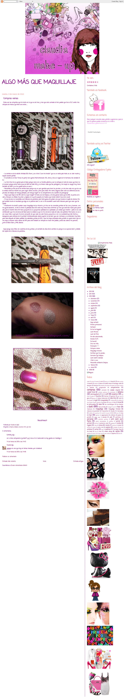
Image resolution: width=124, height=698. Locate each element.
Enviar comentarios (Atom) (19, 465)
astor (92, 381)
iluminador (89, 400)
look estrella (102, 407)
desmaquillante (95, 394)
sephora (108, 427)
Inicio (44, 461)
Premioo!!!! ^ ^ (94, 346)
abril (92, 318)
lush (114, 407)
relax (95, 425)
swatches (108, 429)
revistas (114, 425)
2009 (91, 370)
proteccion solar (104, 423)
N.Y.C (25, 427)
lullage (109, 407)
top (96, 431)
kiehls (110, 402)
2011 (90, 294)
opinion (97, 415)
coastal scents (119, 385)
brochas (96, 385)
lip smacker (120, 404)
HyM (120, 398)
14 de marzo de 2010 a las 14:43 (16, 442)
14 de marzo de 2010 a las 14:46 (16, 452)
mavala (113, 411)
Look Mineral (94, 332)
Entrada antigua (78, 461)
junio (92, 313)
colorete (92, 387)
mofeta (90, 413)
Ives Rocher (90, 402)
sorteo (96, 429)
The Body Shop (117, 429)
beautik (113, 381)
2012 (90, 292)
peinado (105, 417)
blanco (101, 383)
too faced (89, 431)
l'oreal (119, 402)
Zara (119, 433)
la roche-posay (91, 404)
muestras (96, 413)
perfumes (118, 417)
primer (96, 423)
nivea (121, 413)
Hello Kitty (113, 398)
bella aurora (120, 381)
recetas (119, 423)
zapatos (114, 433)
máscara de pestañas (93, 411)
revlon (119, 425)
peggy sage (97, 417)
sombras (89, 429)
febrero (93, 365)
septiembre (94, 306)
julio (92, 311)
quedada (113, 423)
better (96, 383)
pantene (89, 417)
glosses (94, 398)
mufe (102, 413)
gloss (88, 398)
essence (21, 427)
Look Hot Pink (94, 334)
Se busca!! (93, 341)
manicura (89, 409)
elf (107, 394)
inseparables (104, 400)
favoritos (98, 396)
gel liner (120, 396)
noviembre (94, 301)
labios (100, 404)
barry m (107, 381)
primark (89, 423)
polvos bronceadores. (101, 421)
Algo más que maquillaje (39, 82)
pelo (111, 417)
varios (117, 431)
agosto (93, 308)
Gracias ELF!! (94, 339)
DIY (103, 394)
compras (11, 427)
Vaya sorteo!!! (94, 322)
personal (90, 419)
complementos (115, 388)
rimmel (89, 427)
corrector (104, 390)
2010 (90, 296)
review (101, 425)
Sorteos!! (93, 327)
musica (107, 413)
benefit (90, 383)
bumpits (102, 385)
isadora (120, 400)
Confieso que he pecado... (97, 353)
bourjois (89, 385)
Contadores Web (92, 86)
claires (112, 385)
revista (107, 425)
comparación (102, 387)
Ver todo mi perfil (98, 210)
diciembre (94, 299)
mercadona (120, 411)
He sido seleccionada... (96, 337)
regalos (89, 425)
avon (101, 381)
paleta (119, 415)
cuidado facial (91, 392)
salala (94, 427)
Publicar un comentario (9, 457)
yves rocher (107, 433)
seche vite (100, 427)
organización (104, 415)
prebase (111, 421)
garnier (113, 396)
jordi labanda (97, 402)
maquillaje (99, 409)
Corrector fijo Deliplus (96, 356)
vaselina (89, 433)
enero (92, 367)
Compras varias (95, 348)
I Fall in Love (94, 360)
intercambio (114, 400)
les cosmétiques (109, 404)
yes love (29, 427)
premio (118, 421)
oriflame (113, 415)
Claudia (9, 445)
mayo (92, 315)
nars (117, 413)
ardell (88, 381)
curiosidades (112, 392)
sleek (120, 427)
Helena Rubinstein (103, 398)
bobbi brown (108, 383)
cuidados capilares (102, 392)
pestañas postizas (103, 419)
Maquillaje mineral (96, 351)
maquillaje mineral (114, 409)
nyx (90, 415)
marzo (93, 320)
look (91, 406)
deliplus (16, 427)
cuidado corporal (115, 390)
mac (118, 407)
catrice (107, 385)
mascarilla (105, 411)
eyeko (92, 396)
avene (97, 381)
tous (100, 431)
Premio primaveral (96, 325)
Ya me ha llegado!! (95, 329)
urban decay (108, 431)
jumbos (104, 402)
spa (102, 429)
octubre (93, 303)
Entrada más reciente (9, 461)
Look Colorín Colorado (96, 358)
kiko (114, 402)
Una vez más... (94, 344)
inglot (95, 400)
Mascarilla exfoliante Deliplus (99, 363)
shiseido (115, 427)
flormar (106, 396)
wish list (95, 433)
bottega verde (117, 383)
